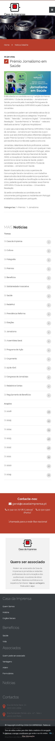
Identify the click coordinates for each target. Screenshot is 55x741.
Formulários (8, 673)
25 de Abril (11, 368)
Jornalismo (11, 331)
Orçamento (12, 358)
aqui (32, 586)
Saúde (9, 295)
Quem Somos (9, 606)
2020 (9, 465)
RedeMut (11, 304)
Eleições (10, 322)
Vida (5, 641)
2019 (9, 474)
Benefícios (11, 277)
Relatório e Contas (14, 386)
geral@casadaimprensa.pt (29, 503)
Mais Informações (28, 736)
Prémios (10, 268)
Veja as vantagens (36, 583)
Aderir (5, 667)
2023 (9, 438)
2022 (9, 447)
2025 (9, 420)
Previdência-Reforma (16, 313)
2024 (9, 429)
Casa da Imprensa (14, 241)
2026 (9, 411)
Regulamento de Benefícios (19, 395)
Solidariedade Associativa (18, 286)
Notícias (9, 683)
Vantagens (7, 662)
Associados (12, 648)
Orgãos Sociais (9, 618)
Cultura (10, 250)
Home (6, 45)
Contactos (11, 697)
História (6, 612)
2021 (9, 456)
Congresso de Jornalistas (17, 377)
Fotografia (11, 259)
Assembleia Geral (14, 340)
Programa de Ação (15, 349)
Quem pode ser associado (14, 656)
